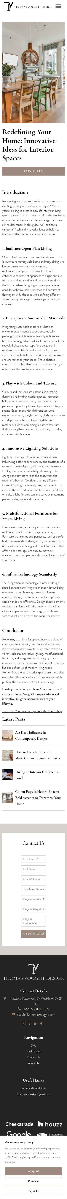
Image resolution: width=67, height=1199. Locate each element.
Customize (33, 1181)
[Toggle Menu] (58, 6)
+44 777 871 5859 (36, 1009)
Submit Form (33, 934)
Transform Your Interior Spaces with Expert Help (32, 711)
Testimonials (34, 1051)
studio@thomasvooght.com (36, 1014)
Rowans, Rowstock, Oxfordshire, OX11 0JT (36, 1001)
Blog (33, 1046)
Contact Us (33, 171)
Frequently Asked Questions (33, 1094)
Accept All (33, 1171)
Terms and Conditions (33, 1088)
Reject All (34, 1191)
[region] (33, 1167)
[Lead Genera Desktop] (28, 6)
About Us (33, 1063)
